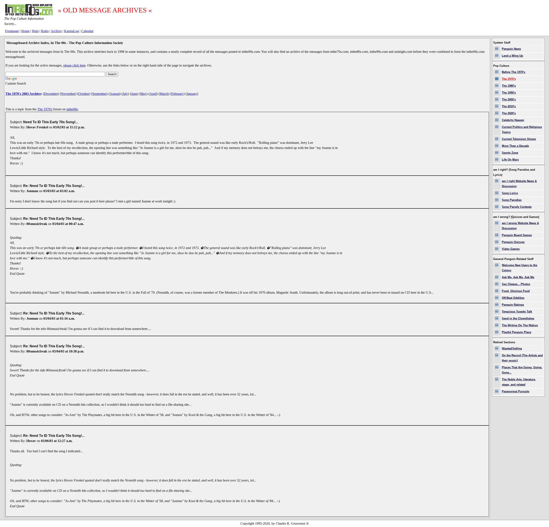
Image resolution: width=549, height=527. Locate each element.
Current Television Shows (519, 139)
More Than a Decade (515, 145)
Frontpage (12, 31)
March (164, 94)
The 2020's (509, 113)
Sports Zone (510, 152)
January (192, 94)
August (114, 94)
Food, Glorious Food (516, 291)
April (153, 94)
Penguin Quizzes (513, 242)
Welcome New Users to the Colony (519, 268)
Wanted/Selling (512, 348)
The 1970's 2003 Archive (23, 94)
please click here (74, 65)
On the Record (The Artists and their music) (522, 358)
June (134, 94)
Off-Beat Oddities (513, 297)
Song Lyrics (510, 193)
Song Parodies (512, 200)
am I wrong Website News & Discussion (520, 226)
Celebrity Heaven (513, 120)
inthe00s (72, 109)
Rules (45, 31)
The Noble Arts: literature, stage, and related (519, 382)
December (51, 94)
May (143, 94)
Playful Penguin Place (516, 332)
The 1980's (509, 85)
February (177, 94)
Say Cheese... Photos (516, 284)
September (99, 94)
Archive (56, 31)
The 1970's (44, 109)
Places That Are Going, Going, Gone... (522, 370)
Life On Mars (510, 159)
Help (35, 31)
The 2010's (509, 106)
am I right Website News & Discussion (519, 183)
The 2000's (509, 99)
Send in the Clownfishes (518, 318)
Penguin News (511, 48)
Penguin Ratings (513, 304)
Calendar (87, 31)
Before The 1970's (513, 72)
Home (25, 31)
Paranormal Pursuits (515, 391)
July (125, 94)
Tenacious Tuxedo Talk (517, 311)
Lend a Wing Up (512, 55)
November (68, 94)
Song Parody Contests (517, 206)
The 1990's (509, 92)
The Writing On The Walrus (520, 325)
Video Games (511, 249)
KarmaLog (71, 31)
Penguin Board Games (517, 235)
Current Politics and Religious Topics (522, 129)
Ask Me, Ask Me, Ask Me (518, 277)
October (83, 94)
